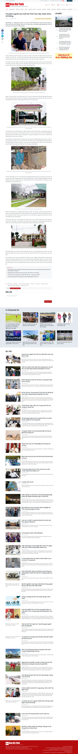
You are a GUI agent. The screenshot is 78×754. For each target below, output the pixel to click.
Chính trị (17, 9)
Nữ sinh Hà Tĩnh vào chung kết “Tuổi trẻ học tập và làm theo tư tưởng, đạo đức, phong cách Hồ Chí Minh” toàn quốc (29, 270)
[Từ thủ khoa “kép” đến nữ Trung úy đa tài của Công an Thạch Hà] (13, 410)
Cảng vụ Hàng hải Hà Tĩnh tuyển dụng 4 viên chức (36, 597)
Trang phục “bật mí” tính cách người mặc (63, 324)
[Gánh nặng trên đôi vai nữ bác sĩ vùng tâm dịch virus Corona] (13, 384)
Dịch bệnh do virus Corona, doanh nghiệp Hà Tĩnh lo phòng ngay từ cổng (36, 508)
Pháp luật (39, 9)
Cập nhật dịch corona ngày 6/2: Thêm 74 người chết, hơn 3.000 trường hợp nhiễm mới (37, 546)
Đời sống (59, 9)
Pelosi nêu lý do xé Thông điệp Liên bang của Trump (36, 444)
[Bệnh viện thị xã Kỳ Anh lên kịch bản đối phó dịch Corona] (13, 461)
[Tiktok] (61, 0)
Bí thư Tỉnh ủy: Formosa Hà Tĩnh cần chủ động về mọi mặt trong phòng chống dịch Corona (37, 393)
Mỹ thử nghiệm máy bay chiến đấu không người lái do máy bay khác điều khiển (37, 585)
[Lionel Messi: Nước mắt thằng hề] (13, 537)
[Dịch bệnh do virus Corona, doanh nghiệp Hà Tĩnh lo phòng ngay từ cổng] (13, 512)
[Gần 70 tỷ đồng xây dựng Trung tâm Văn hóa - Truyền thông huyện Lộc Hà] (13, 654)
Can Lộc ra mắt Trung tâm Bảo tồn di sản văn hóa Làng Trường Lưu (36, 521)
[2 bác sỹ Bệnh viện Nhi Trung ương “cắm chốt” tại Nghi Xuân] (13, 692)
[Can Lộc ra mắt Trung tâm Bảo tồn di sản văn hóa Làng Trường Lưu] (13, 524)
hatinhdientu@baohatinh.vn (67, 750)
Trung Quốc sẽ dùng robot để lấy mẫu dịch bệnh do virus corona (37, 637)
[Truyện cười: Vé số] (13, 486)
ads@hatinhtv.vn (69, 752)
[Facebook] (60, 0)
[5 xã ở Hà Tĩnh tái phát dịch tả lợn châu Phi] (13, 718)
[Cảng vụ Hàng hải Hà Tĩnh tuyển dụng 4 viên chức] (13, 601)
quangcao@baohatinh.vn (61, 752)
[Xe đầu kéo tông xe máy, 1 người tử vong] (63, 21)
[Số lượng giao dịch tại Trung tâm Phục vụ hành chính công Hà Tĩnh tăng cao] (13, 422)
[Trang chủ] (7, 9)
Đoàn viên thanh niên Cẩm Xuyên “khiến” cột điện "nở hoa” (47, 343)
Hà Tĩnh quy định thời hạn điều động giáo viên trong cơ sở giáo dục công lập (65, 43)
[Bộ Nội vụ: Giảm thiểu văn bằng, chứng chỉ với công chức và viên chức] (13, 731)
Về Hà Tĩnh (53, 9)
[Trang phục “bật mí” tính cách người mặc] (64, 317)
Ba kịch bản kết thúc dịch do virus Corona (64, 342)
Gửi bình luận (48, 301)
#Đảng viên (16, 283)
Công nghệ (64, 9)
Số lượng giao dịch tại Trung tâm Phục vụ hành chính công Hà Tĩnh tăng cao (37, 419)
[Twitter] (2, 33)
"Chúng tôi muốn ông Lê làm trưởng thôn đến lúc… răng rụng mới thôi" (24, 274)
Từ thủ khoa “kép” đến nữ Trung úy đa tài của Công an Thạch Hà (36, 406)
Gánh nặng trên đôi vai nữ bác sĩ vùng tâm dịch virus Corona (37, 380)
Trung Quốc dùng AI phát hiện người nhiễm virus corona (13, 342)
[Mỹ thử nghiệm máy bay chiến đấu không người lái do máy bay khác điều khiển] (13, 588)
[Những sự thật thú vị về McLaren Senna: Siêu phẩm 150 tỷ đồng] (47, 317)
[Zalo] (64, 0)
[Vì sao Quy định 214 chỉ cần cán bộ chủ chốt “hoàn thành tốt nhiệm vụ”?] (13, 473)
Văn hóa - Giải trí (32, 9)
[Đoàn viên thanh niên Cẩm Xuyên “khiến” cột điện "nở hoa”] (47, 335)
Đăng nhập (70, 0)
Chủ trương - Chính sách (15, 288)
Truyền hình (70, 4)
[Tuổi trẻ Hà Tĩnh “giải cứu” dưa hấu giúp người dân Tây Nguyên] (13, 628)
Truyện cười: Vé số (27, 482)
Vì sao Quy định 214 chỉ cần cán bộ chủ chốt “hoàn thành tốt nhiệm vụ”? (36, 470)
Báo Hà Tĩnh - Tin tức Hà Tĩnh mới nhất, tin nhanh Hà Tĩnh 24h (17, 5)
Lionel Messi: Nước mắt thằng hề (32, 533)
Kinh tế (22, 9)
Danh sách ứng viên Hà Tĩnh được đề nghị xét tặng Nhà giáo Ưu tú (64, 48)
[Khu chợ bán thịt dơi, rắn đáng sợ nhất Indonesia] (30, 317)
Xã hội (26, 9)
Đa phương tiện (62, 4)
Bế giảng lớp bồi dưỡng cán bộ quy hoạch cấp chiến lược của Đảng (23, 272)
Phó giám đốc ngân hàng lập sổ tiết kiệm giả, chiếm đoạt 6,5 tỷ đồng (65, 30)
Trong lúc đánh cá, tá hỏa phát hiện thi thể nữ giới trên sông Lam (36, 432)
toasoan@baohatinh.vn (68, 751)
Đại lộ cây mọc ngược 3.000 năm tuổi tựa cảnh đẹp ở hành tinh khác (37, 701)
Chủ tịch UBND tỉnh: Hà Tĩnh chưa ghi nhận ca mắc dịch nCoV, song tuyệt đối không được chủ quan (37, 611)
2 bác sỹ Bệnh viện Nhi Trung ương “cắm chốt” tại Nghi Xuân (38, 689)
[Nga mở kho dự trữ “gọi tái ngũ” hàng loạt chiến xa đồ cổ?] (30, 335)
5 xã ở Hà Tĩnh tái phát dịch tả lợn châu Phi (35, 714)
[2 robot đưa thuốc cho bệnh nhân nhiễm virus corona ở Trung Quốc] (13, 563)
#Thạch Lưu (33, 283)
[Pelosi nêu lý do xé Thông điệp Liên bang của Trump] (13, 448)
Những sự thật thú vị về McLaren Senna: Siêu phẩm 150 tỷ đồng (47, 325)
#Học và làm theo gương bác (24, 283)
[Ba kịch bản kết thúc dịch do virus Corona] (64, 335)
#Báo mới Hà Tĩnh (44, 283)
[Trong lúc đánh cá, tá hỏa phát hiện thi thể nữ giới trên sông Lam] (13, 435)
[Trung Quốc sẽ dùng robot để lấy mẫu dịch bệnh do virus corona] (13, 641)
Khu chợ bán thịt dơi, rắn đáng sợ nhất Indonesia (30, 324)
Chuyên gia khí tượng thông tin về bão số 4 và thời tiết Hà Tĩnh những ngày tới (64, 36)
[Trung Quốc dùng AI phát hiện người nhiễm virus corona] (13, 335)
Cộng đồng (69, 9)
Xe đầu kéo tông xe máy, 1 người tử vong (65, 25)
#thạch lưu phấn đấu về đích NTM (14, 285)
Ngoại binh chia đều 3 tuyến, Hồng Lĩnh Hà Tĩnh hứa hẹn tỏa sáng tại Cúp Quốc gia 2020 (37, 663)
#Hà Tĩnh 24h (10, 283)
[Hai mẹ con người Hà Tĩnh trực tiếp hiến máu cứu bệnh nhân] (13, 358)
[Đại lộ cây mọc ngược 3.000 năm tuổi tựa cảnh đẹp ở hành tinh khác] (13, 705)
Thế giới (48, 9)
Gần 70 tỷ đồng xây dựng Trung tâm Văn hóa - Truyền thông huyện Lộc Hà (36, 650)
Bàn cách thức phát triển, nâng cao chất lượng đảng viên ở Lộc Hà (23, 276)
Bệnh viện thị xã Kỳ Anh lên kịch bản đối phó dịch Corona (37, 457)
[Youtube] (63, 0)
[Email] (2, 36)
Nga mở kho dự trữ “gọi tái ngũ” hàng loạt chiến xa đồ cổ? (30, 343)
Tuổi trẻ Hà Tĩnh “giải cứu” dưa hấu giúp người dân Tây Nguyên (36, 625)
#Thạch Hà (38, 283)
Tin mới (49, 4)
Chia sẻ (2, 28)
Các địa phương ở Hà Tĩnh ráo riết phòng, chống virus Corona (37, 676)
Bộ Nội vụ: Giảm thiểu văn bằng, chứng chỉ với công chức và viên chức (36, 727)
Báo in (55, 4)
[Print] (2, 39)
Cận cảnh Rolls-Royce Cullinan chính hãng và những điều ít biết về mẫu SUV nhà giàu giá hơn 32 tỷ (37, 572)
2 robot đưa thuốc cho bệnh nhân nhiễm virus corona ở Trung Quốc (36, 559)
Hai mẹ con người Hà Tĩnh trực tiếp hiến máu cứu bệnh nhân (37, 355)
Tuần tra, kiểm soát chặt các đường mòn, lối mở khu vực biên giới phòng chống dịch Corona (37, 368)
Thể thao (44, 9)
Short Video (11, 9)
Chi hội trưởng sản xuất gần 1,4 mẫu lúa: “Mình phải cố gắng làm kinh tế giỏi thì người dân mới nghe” (13, 326)
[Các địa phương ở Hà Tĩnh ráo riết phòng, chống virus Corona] (13, 679)
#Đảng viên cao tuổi (24, 285)
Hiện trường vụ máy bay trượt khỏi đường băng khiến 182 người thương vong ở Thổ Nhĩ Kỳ (37, 495)
